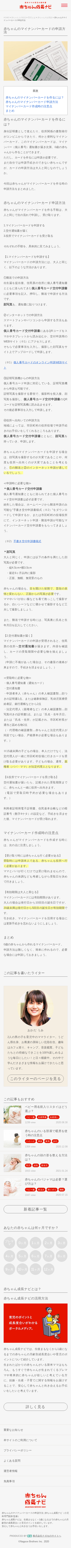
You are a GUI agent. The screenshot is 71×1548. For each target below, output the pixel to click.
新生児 (44, 1165)
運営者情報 (11, 1470)
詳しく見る (35, 1407)
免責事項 (9, 1481)
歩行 (55, 1141)
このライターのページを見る (35, 1079)
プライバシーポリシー (18, 1450)
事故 (40, 1141)
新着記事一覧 (35, 1209)
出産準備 (42, 1117)
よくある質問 (12, 1460)
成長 (36, 1165)
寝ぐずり (52, 1190)
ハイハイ (30, 1141)
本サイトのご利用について (20, 1440)
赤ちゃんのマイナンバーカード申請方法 (32, 101)
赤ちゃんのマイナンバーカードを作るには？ (35, 97)
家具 (48, 1141)
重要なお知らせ (13, 1429)
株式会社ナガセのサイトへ (47, 1536)
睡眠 (62, 1190)
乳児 (28, 1165)
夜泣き (41, 1190)
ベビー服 (30, 1117)
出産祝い (54, 1117)
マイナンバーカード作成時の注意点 (29, 106)
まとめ (10, 110)
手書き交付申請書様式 (27, 541)
